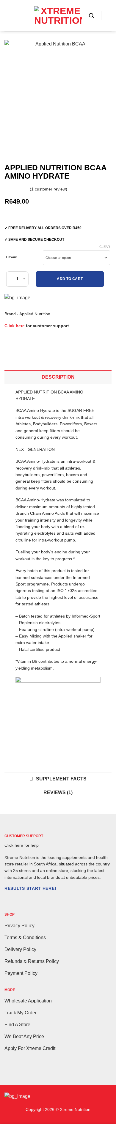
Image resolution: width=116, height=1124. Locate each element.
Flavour (11, 257)
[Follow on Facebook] (8, 900)
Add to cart (70, 279)
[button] (8, 15)
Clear (104, 246)
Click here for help (21, 845)
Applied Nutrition (34, 313)
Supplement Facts (61, 778)
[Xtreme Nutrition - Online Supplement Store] (58, 15)
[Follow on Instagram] (15, 900)
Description (58, 377)
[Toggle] (9, 377)
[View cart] (109, 15)
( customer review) (48, 189)
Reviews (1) (58, 792)
